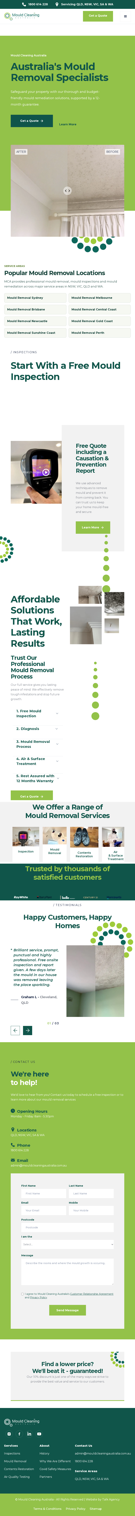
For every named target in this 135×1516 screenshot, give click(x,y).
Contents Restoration (19, 1469)
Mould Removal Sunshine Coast (31, 332)
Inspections (12, 1453)
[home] (21, 16)
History (44, 1453)
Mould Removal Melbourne (92, 297)
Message (27, 1255)
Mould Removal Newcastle (27, 321)
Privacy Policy (75, 1509)
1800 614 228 (84, 1461)
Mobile (73, 1202)
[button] (125, 16)
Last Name (76, 1185)
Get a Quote (98, 15)
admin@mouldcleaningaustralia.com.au (103, 1453)
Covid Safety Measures (55, 1469)
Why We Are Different (55, 1461)
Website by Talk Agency (103, 1499)
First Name (28, 1185)
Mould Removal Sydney (25, 297)
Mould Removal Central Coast (94, 309)
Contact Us (83, 1445)
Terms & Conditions (47, 1509)
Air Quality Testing (17, 1477)
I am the (26, 1236)
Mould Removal (15, 1461)
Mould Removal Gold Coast (92, 321)
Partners (46, 1477)
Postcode (27, 1219)
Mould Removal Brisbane (26, 309)
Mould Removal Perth (88, 332)
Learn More (67, 124)
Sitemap (96, 1509)
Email (24, 1202)
